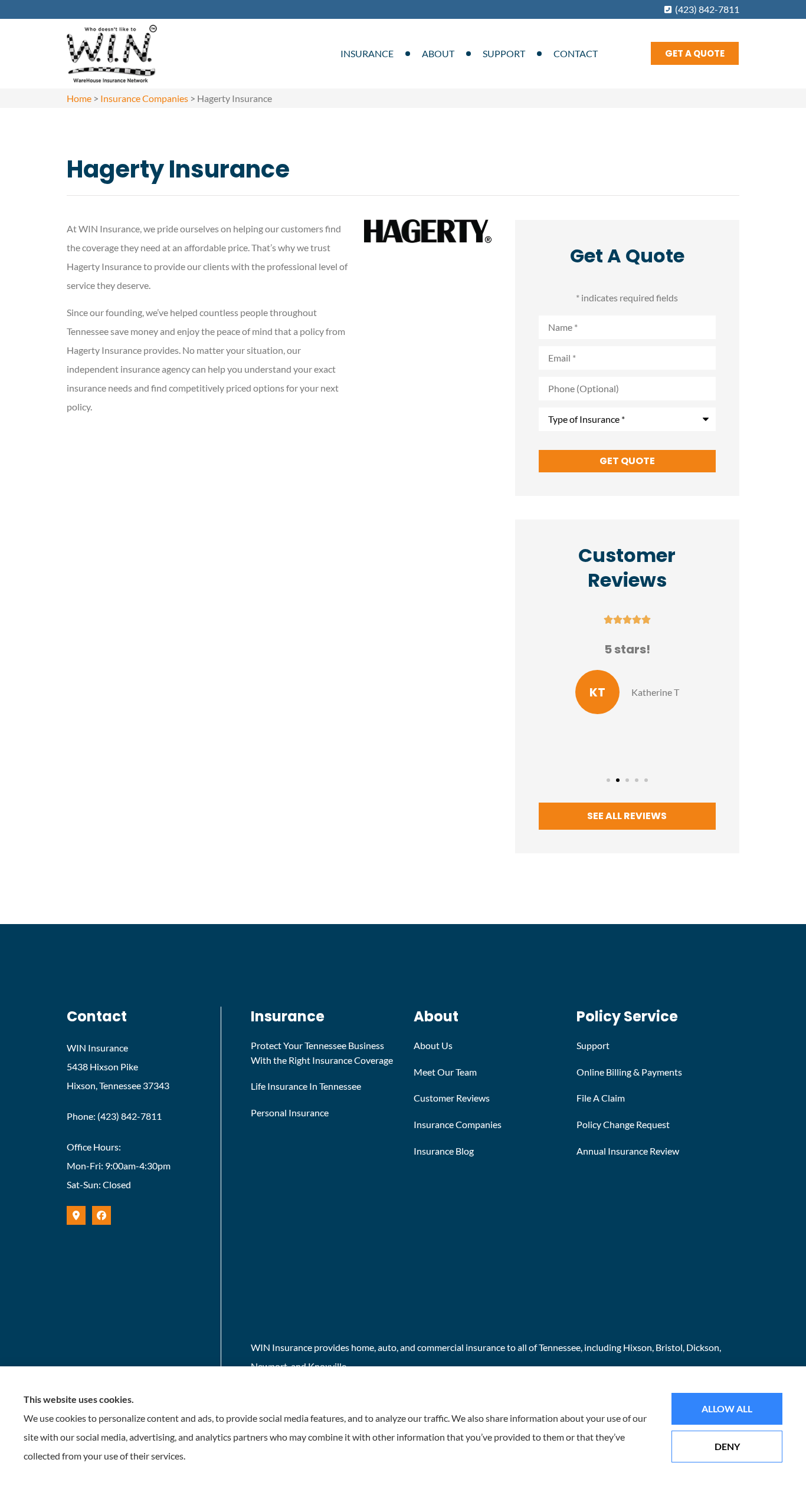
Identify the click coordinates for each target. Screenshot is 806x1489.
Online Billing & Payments (629, 1071)
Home (79, 98)
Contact (575, 53)
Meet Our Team (445, 1071)
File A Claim (600, 1097)
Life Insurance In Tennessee (306, 1086)
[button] (608, 780)
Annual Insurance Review (627, 1150)
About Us (433, 1045)
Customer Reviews (452, 1097)
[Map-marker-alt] (76, 1215)
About (438, 53)
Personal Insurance (290, 1112)
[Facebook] (101, 1215)
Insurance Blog (444, 1150)
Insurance (367, 53)
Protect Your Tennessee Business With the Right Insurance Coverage (322, 1053)
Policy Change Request (623, 1124)
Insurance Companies (144, 98)
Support (504, 53)
